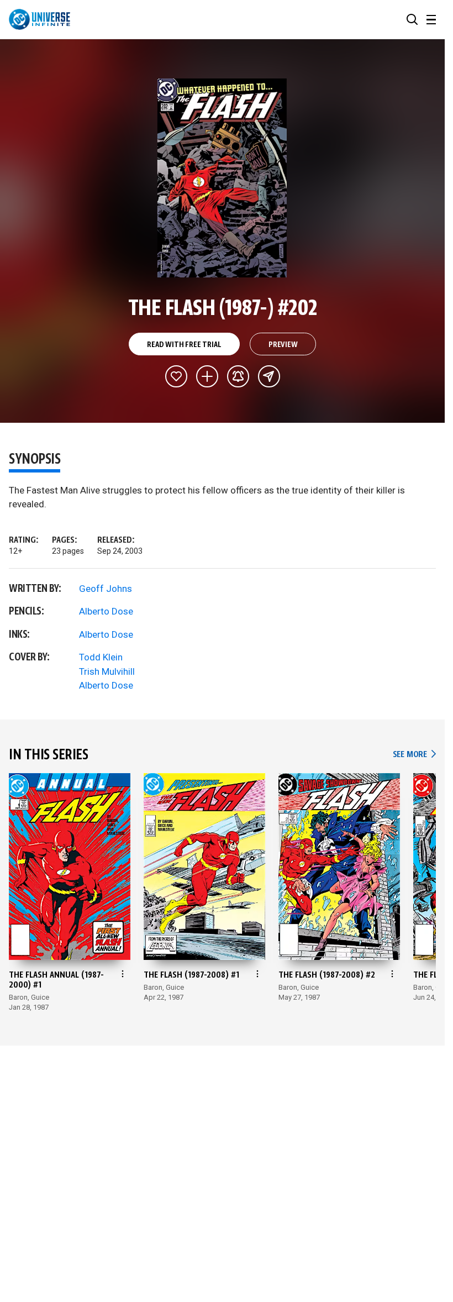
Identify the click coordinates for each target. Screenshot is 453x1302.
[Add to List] (207, 376)
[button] (412, 19)
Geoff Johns (105, 588)
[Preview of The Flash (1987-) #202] (222, 177)
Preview (283, 345)
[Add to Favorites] (176, 376)
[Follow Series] (238, 376)
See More (414, 754)
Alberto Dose (106, 611)
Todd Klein (101, 657)
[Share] (269, 376)
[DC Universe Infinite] (39, 19)
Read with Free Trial (184, 345)
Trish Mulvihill (107, 671)
